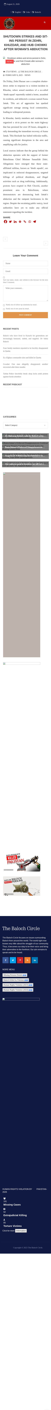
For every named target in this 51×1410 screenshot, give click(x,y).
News (10, 62)
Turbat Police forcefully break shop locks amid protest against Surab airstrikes (25, 375)
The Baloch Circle (30, 72)
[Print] (20, 221)
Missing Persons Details (13, 975)
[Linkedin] (15, 221)
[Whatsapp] (29, 221)
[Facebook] (5, 221)
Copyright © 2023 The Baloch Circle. (28, 1248)
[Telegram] (34, 221)
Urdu (27, 12)
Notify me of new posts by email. (17, 309)
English (17, 12)
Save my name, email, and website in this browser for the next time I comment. (25, 281)
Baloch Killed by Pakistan (13, 980)
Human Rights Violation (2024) (16, 990)
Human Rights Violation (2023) (16, 985)
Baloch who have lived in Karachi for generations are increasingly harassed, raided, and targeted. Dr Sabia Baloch (25, 339)
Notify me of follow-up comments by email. (21, 305)
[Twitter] (10, 221)
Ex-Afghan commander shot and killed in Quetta (22, 358)
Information (21, 1231)
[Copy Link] (25, 221)
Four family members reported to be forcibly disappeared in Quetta (25, 349)
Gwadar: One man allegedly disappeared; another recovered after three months (25, 365)
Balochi (37, 12)
